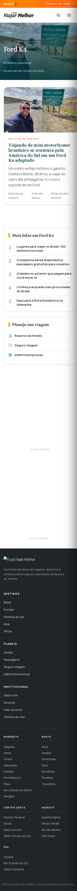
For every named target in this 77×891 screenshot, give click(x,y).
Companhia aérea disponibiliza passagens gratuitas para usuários (43, 262)
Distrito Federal (14, 817)
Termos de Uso (14, 717)
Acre (45, 747)
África (8, 631)
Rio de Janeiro (51, 830)
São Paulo (48, 836)
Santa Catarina (14, 869)
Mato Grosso (13, 830)
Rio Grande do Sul (16, 863)
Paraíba (9, 771)
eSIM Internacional (29, 355)
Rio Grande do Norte (18, 790)
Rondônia (48, 771)
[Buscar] (58, 15)
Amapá (46, 753)
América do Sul (14, 617)
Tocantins (48, 784)
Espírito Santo (51, 817)
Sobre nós (11, 695)
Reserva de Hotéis (28, 336)
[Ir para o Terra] (10, 4)
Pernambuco (12, 778)
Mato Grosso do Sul (17, 836)
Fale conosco (13, 710)
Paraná (8, 857)
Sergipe (9, 796)
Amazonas (49, 759)
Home (7, 32)
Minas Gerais (50, 823)
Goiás (8, 823)
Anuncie (9, 702)
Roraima (47, 778)
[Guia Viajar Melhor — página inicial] (19, 15)
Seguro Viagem (26, 345)
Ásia (7, 624)
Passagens (12, 660)
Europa (9, 609)
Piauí (7, 784)
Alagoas (9, 747)
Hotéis (8, 652)
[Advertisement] (38, 408)
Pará (45, 765)
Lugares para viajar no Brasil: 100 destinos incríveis (41, 249)
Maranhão (10, 765)
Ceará (8, 759)
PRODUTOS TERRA (58, 3)
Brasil (7, 602)
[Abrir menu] (69, 15)
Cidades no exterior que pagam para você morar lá (44, 276)
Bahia (7, 753)
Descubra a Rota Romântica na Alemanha (40, 303)
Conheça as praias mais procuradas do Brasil (43, 289)
